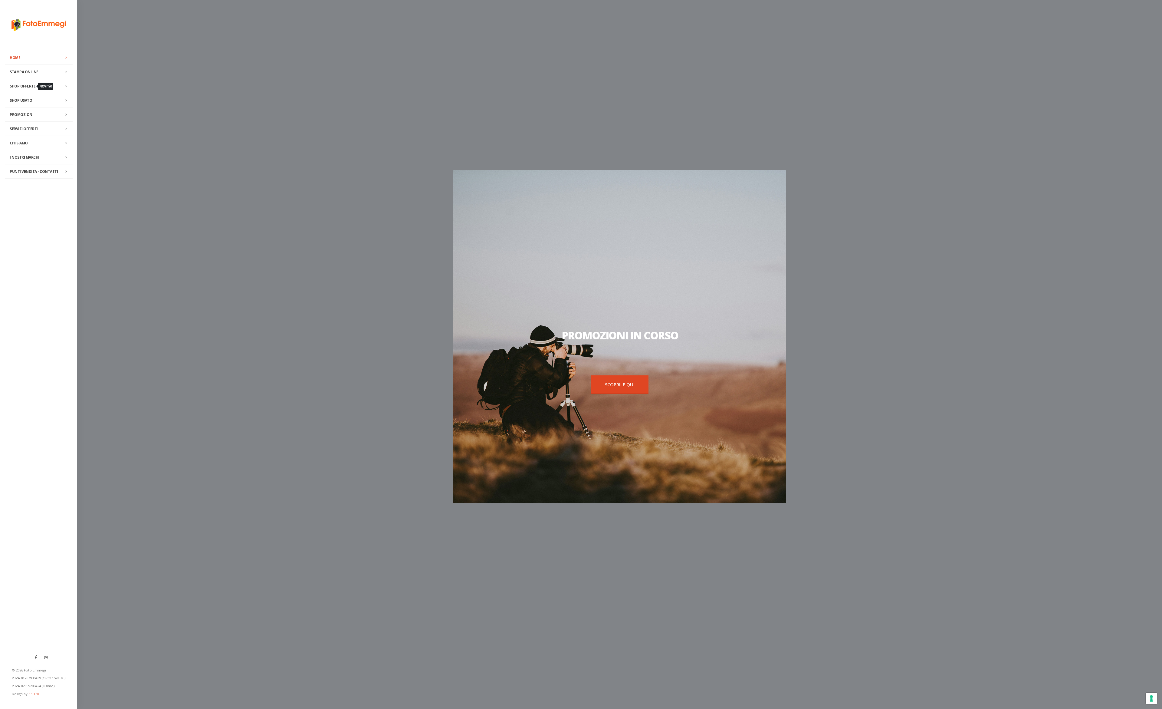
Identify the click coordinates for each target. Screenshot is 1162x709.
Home (15, 57)
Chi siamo (19, 143)
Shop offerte (31, 86)
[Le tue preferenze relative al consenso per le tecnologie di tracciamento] (1151, 698)
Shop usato (21, 100)
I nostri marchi (24, 157)
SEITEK (33, 693)
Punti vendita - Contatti (34, 171)
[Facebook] (36, 657)
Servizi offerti (24, 128)
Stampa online (24, 71)
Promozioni (21, 114)
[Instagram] (46, 657)
